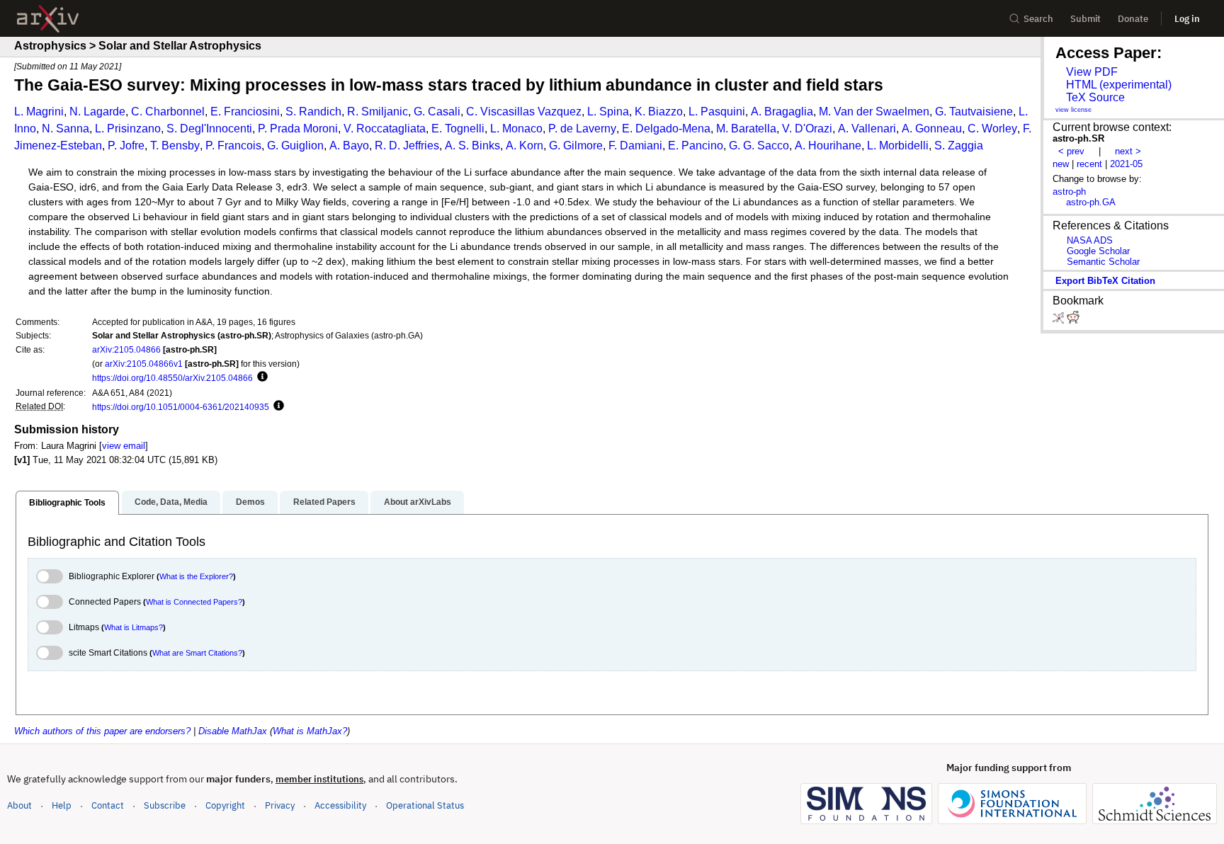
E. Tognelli (457, 128)
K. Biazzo (659, 112)
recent (1089, 164)
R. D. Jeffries (407, 145)
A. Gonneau (932, 128)
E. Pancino (695, 145)
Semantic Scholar (1103, 261)
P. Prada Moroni (298, 128)
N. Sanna (65, 128)
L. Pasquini (716, 112)
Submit (1085, 19)
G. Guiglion (295, 145)
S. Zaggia (958, 145)
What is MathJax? (310, 731)
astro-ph (1069, 191)
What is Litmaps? (133, 627)
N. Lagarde (97, 112)
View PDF (1092, 72)
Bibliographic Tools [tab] (67, 503)
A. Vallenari (867, 128)
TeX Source (1095, 97)
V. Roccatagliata (385, 128)
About (19, 805)
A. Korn (524, 145)
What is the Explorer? (196, 576)
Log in (1187, 19)
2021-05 (1126, 164)
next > (1128, 151)
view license (1073, 109)
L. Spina (608, 112)
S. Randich (313, 112)
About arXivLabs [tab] (417, 502)
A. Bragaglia (782, 112)
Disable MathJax (232, 731)
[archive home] (48, 19)
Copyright (225, 805)
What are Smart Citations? (197, 653)
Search (1038, 19)
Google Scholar (1098, 251)
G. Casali (437, 112)
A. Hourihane (828, 145)
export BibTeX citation (1105, 280)
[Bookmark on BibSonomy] (1060, 320)
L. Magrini (39, 112)
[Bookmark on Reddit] (1073, 320)
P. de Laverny (582, 128)
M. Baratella (746, 128)
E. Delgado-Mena (666, 128)
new (1061, 164)
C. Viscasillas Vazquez (524, 112)
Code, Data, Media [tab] (171, 502)
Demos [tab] (250, 502)
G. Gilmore (576, 145)
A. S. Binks (472, 145)
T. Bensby (175, 145)
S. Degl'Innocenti (209, 128)
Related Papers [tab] (324, 502)
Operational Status (425, 805)
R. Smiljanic (377, 112)
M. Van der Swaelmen (874, 112)
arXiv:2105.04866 (126, 349)
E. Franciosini (245, 112)
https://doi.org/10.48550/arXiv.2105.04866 (172, 377)
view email (123, 445)
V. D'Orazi (807, 128)
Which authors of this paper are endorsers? (102, 731)
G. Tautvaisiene (974, 112)
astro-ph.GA (1091, 202)
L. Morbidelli (898, 145)
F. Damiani (635, 145)
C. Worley (992, 128)
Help (62, 805)
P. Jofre (126, 145)
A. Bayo (349, 145)
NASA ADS (1090, 240)
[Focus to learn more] (260, 377)
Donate (1133, 19)
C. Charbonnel (168, 112)
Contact (107, 805)
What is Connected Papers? (194, 602)
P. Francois (233, 145)
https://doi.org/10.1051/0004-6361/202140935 (180, 406)
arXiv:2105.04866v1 (144, 363)
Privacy (280, 805)
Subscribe (165, 805)
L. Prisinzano (128, 128)
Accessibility (340, 805)
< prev (1071, 151)
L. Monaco (516, 128)
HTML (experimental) (1119, 85)
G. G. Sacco (759, 145)
